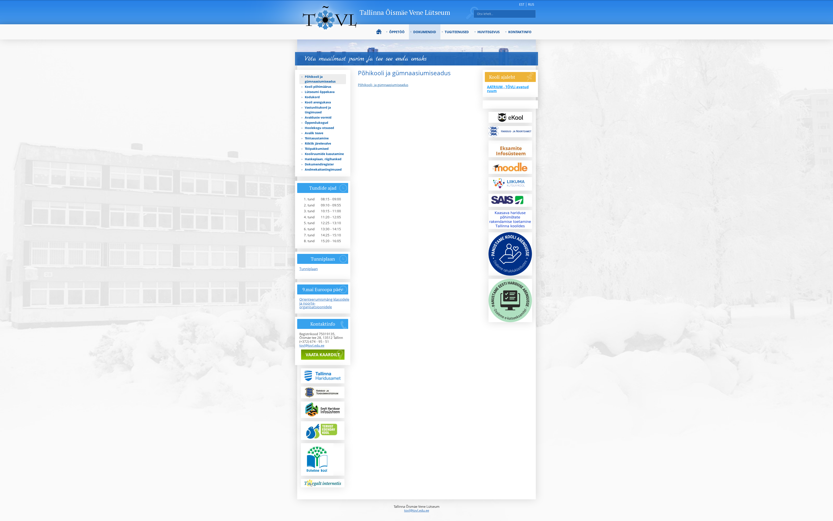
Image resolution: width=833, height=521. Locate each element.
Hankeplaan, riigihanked (323, 159)
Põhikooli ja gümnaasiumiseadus (320, 79)
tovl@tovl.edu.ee (311, 345)
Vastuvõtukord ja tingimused (318, 109)
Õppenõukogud (316, 123)
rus (531, 4)
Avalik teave (314, 133)
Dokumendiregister (319, 164)
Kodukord (312, 97)
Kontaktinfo (519, 32)
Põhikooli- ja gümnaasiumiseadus (383, 85)
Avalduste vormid (318, 117)
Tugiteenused (457, 32)
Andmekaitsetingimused (323, 169)
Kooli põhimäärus (318, 87)
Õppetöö (397, 32)
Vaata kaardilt (323, 355)
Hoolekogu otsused (319, 128)
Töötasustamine (317, 138)
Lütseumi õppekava (320, 92)
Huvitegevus (488, 32)
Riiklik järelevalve (318, 143)
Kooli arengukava (318, 102)
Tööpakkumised (317, 149)
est (521, 4)
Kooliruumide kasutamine (324, 154)
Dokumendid (424, 32)
